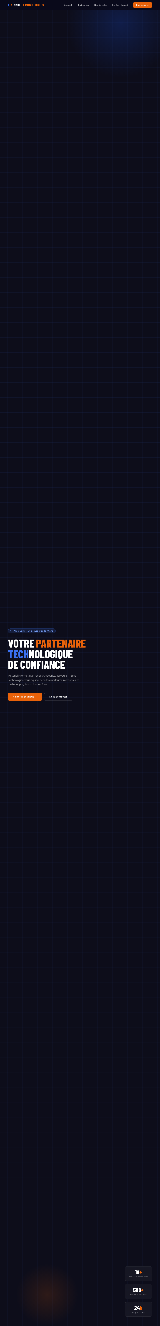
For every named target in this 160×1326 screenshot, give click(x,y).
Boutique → (142, 5)
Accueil (68, 5)
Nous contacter (58, 696)
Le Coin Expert (120, 5)
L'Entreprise (83, 5)
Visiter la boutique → (25, 696)
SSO (27, 5)
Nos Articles (100, 5)
